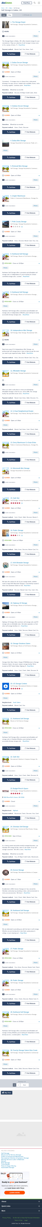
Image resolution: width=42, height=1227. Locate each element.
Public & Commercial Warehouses (20, 198)
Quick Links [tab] (6, 1206)
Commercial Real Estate (26, 829)
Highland (15, 810)
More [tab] (3, 1211)
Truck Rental (22, 413)
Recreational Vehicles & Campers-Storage (22, 759)
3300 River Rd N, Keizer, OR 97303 (14, 797)
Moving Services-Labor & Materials (12, 1159)
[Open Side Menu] (39, 3)
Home (2, 8)
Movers (3, 1161)
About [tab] (4, 1201)
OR (6, 8)
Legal (25, 1220)
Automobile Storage (7, 1167)
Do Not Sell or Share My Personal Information (26, 1217)
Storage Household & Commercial (28, 24)
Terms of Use (18, 1220)
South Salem (16, 702)
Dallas (10, 8)
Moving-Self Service (33, 413)
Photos (36, 36)
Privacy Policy (6, 1217)
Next (24, 1085)
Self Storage (14, 24)
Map (9, 15)
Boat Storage (22, 333)
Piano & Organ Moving (8, 1166)
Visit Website (30, 54)
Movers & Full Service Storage (28, 256)
